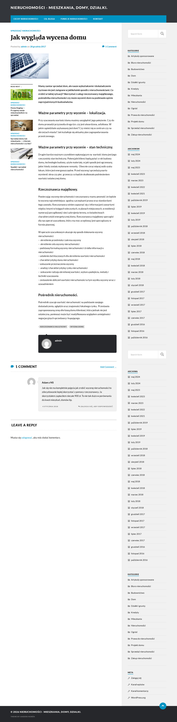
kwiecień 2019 (138, 213)
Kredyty (135, 88)
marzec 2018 (137, 272)
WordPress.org (138, 697)
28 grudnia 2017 (38, 46)
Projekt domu (137, 121)
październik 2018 (139, 226)
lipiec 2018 (136, 245)
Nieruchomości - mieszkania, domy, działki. (59, 8)
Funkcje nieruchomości (74, 19)
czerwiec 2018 (138, 252)
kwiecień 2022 (138, 187)
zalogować (26, 437)
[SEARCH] (162, 34)
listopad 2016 (137, 331)
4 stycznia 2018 (50, 406)
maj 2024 (135, 154)
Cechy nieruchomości (26, 19)
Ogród (134, 108)
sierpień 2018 (137, 239)
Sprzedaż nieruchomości (26, 31)
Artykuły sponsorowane (142, 56)
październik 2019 (139, 200)
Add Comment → (108, 367)
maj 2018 (135, 259)
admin (24, 46)
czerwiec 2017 (138, 317)
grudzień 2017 (138, 291)
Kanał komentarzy (139, 691)
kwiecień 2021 (138, 193)
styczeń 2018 (137, 285)
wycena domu (77, 327)
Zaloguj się (136, 678)
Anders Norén (27, 717)
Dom (133, 75)
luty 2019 (135, 219)
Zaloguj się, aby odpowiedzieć (97, 406)
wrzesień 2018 (138, 232)
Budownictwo (137, 69)
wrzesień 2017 (138, 304)
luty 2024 (135, 160)
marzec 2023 (137, 180)
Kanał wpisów (137, 684)
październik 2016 (139, 337)
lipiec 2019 (136, 206)
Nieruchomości (138, 101)
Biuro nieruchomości (141, 62)
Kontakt (98, 19)
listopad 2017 (137, 298)
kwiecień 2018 (138, 265)
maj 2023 (135, 167)
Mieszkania (136, 95)
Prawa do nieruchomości (143, 115)
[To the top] (162, 706)
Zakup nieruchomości (141, 134)
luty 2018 (135, 278)
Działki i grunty (138, 82)
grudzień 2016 (138, 324)
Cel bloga (49, 19)
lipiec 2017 (136, 311)
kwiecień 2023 (138, 174)
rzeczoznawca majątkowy (53, 327)
